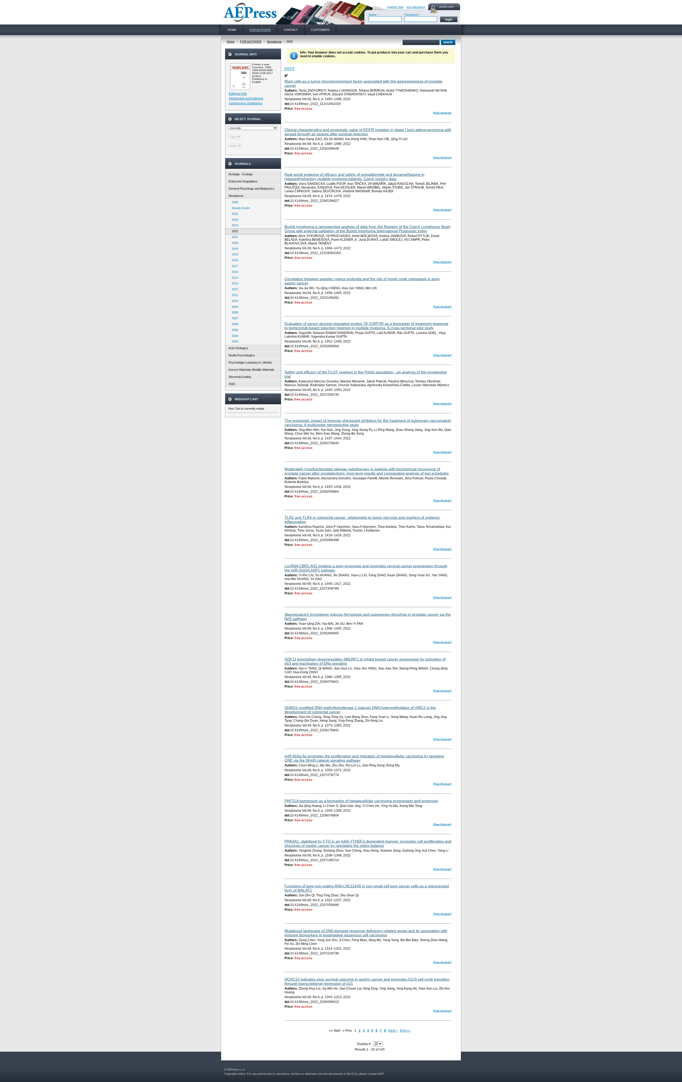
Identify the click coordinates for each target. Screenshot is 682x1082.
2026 (233, 202)
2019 (233, 248)
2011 (233, 295)
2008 (233, 312)
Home (230, 41)
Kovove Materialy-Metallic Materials (251, 369)
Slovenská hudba (240, 376)
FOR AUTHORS (250, 41)
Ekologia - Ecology (241, 174)
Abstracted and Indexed (246, 98)
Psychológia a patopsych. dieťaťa (250, 362)
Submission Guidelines (245, 103)
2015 (233, 271)
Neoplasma (274, 41)
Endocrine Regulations (243, 181)
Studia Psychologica (242, 355)
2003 (233, 341)
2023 (233, 225)
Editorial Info (238, 94)
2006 (233, 324)
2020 (233, 242)
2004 (233, 335)
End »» (405, 1030)
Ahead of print (239, 208)
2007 (233, 318)
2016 (233, 260)
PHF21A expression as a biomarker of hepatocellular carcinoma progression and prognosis (361, 801)
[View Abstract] (442, 113)
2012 (233, 289)
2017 (233, 266)
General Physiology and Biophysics (251, 188)
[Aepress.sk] (249, 12)
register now (395, 7)
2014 (233, 277)
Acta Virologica (238, 348)
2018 (233, 254)
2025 (233, 213)
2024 (233, 219)
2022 (233, 231)
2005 (233, 330)
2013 (233, 283)
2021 (233, 237)
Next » (393, 1030)
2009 (233, 306)
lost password (416, 7)
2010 (233, 301)
